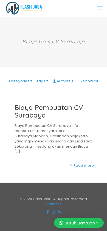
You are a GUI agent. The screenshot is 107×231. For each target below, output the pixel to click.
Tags (40, 81)
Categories (19, 81)
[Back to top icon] (53, 193)
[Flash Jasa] (23, 8)
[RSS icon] (59, 212)
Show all (90, 81)
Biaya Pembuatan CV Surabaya (49, 111)
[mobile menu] (99, 8)
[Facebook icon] (48, 212)
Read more (84, 165)
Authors (64, 81)
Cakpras (53, 204)
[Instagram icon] (54, 212)
